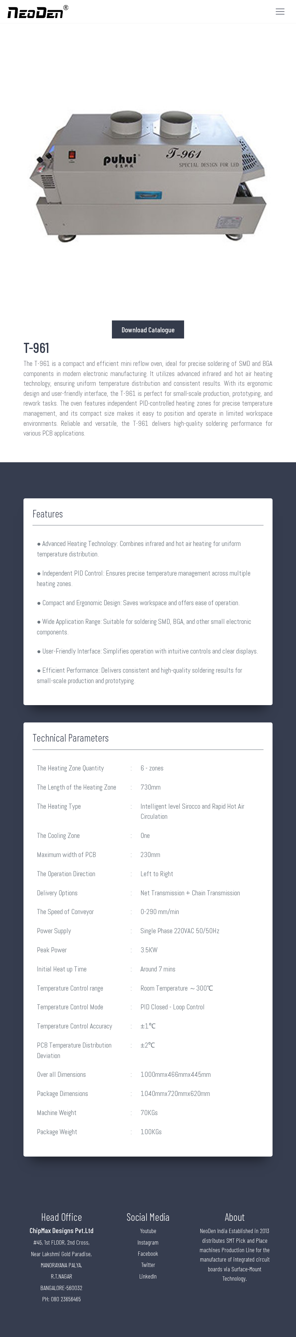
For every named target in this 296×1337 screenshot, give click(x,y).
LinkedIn (148, 1276)
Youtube (148, 1231)
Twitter (148, 1264)
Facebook (148, 1253)
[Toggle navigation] (280, 11)
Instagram (148, 1242)
